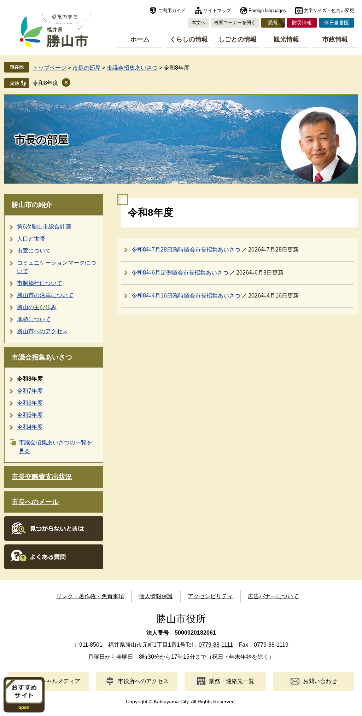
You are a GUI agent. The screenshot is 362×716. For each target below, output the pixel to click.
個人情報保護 (156, 596)
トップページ (49, 68)
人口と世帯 (31, 239)
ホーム (140, 39)
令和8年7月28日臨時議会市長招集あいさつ (186, 250)
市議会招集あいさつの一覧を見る (55, 446)
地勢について (34, 319)
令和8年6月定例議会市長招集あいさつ (180, 273)
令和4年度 (30, 427)
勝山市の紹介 (32, 204)
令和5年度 (30, 415)
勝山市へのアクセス (42, 331)
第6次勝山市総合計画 (44, 227)
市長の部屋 (86, 68)
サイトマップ (217, 10)
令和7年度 (30, 391)
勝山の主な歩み (37, 307)
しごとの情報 (237, 39)
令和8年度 (45, 83)
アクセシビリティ (210, 596)
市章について (34, 251)
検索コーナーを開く (235, 22)
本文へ (198, 22)
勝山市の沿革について (45, 295)
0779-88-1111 (216, 645)
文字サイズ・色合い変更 (329, 10)
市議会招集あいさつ (132, 68)
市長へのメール (35, 502)
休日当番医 (336, 22)
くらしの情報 (189, 39)
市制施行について (39, 283)
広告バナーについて (273, 596)
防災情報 (302, 22)
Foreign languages (267, 10)
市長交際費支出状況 (42, 476)
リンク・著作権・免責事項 (90, 596)
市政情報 (335, 39)
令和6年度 (30, 403)
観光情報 (286, 39)
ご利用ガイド (172, 10)
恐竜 (273, 22)
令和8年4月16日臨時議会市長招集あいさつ (186, 296)
